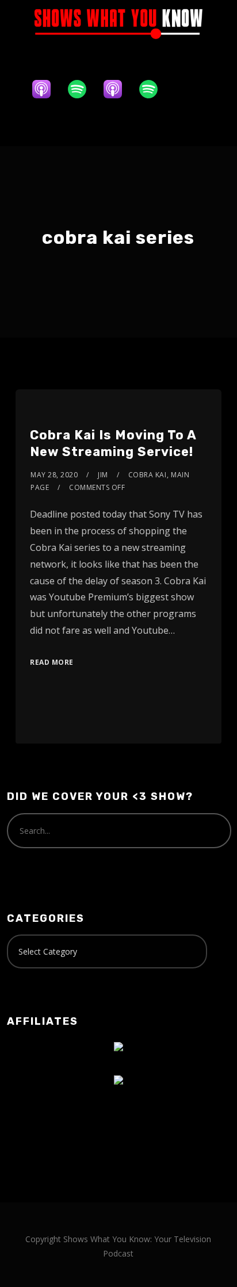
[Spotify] (83, 89)
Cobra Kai (147, 475)
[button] (118, 125)
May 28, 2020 (54, 475)
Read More (52, 662)
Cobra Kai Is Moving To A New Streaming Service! (113, 443)
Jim (103, 475)
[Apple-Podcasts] (47, 89)
